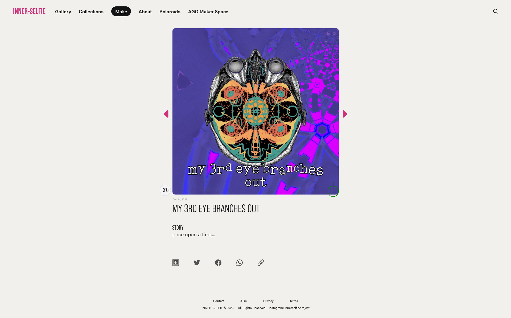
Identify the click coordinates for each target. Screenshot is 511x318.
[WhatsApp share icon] (239, 263)
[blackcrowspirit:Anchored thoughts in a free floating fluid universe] (344, 115)
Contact (218, 300)
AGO (243, 300)
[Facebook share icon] (218, 263)
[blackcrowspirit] (165, 190)
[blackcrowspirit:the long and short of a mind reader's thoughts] (167, 115)
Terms (294, 300)
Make (121, 11)
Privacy (268, 300)
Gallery (63, 11)
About (145, 11)
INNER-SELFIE (29, 11)
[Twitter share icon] (197, 263)
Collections (91, 11)
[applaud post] (333, 191)
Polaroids (169, 11)
